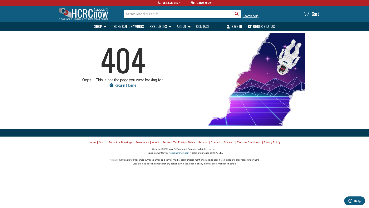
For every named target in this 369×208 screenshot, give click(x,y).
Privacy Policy (272, 142)
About (182, 26)
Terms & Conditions (249, 142)
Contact (202, 26)
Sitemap (229, 142)
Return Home (124, 85)
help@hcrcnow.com (179, 153)
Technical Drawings (128, 26)
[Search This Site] (236, 14)
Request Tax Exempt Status (179, 142)
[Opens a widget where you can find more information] (354, 201)
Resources (159, 26)
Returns (203, 142)
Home (92, 142)
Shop (98, 26)
